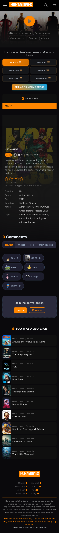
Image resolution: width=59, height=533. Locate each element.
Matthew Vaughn (28, 203)
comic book (25, 218)
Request (35, 483)
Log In (20, 310)
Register (37, 310)
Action (22, 195)
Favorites (21, 493)
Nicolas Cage (41, 211)
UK (20, 191)
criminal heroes (27, 222)
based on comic (40, 214)
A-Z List (22, 490)
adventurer (25, 214)
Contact (35, 486)
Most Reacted (46, 244)
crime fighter (39, 218)
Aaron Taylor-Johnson (30, 207)
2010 (21, 199)
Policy (34, 493)
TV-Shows (20, 486)
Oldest (21, 244)
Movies (22, 483)
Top (32, 244)
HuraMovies (21, 4)
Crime (30, 195)
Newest (9, 244)
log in (19, 185)
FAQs (33, 490)
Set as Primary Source (29, 87)
